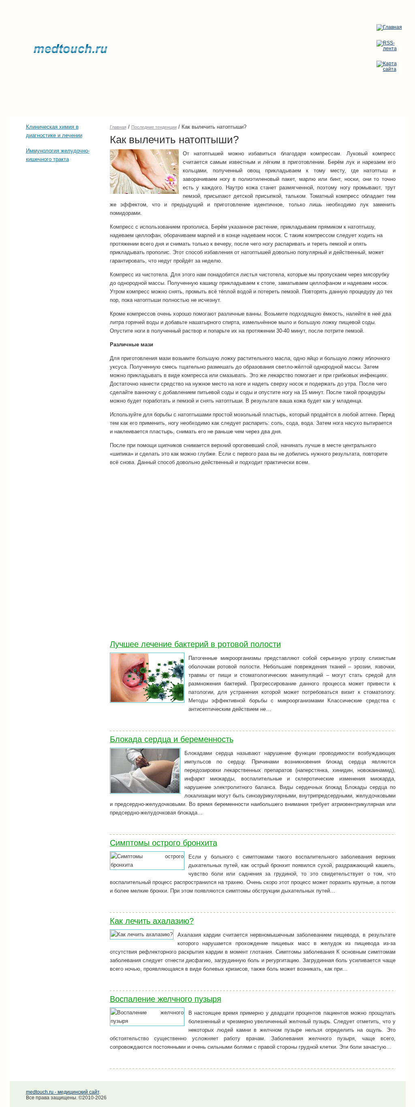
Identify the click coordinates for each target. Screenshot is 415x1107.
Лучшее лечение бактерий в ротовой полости (195, 644)
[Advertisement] (50, 216)
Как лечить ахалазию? (152, 920)
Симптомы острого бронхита (163, 842)
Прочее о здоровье (48, 107)
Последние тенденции (104, 107)
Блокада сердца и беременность (171, 739)
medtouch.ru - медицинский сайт (62, 1092)
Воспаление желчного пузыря (165, 999)
